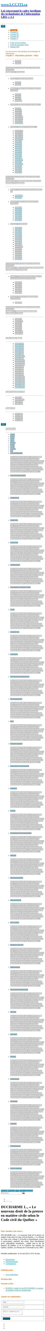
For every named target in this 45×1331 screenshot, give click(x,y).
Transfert (13, 1124)
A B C (12, 434)
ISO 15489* (14, 922)
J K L (12, 441)
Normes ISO (14, 47)
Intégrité (13, 855)
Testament (14, 1101)
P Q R (12, 445)
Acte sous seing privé (18, 475)
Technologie (14, 1079)
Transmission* (15, 1146)
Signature (13, 1034)
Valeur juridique (16, 1168)
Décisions (11, 1191)
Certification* (15, 565)
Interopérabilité (15, 900)
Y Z (11, 451)
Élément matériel (16, 744)
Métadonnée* (15, 967)
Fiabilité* (13, 788)
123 (3, 26)
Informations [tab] (10, 1259)
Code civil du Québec (18, 43)
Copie (12, 610)
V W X (13, 449)
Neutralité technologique (19, 990)
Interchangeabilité (16, 878)
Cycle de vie (14, 632)
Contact (8, 1328)
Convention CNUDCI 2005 (20, 587)
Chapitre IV (14, 36)
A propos (9, 1324)
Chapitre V (14, 39)
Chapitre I (13, 30)
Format (12, 811)
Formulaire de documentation (21, 833)
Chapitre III (14, 34)
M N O (12, 443)
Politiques (9, 1326)
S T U (12, 447)
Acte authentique (16, 453)
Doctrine (4, 1191)
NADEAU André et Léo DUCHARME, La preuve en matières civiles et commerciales (24, 1289)
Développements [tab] (12, 1262)
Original (13, 1012)
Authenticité (14, 498)
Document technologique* (19, 677)
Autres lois (14, 542)
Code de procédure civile (19, 45)
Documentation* (16, 699)
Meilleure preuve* (16, 945)
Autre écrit (14, 520)
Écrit (12, 721)
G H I (12, 439)
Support (13, 1057)
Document (14, 654)
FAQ (17, 1191)
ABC (3, 424)
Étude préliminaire (26, 1191)
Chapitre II (14, 32)
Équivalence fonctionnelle (19, 766)
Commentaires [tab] (11, 1264)
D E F (12, 436)
